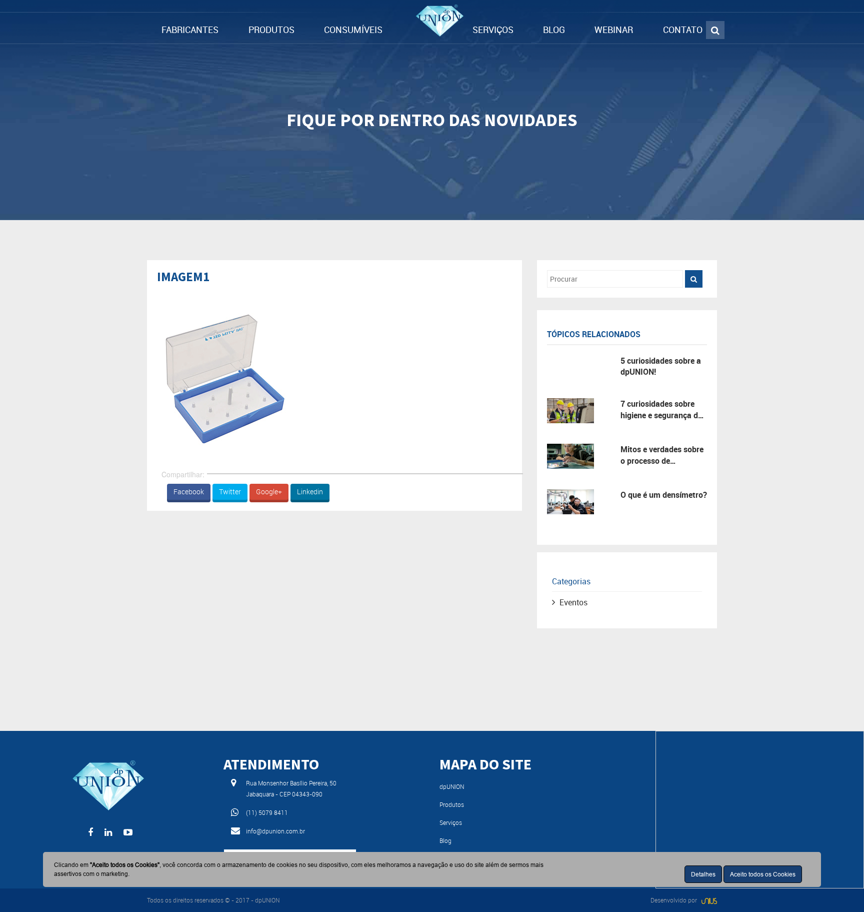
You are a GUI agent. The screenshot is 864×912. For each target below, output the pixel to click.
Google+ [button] (269, 491)
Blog (446, 840)
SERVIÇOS (493, 30)
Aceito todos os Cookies (763, 874)
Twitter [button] (230, 491)
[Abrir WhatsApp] (839, 886)
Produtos (452, 804)
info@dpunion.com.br (275, 831)
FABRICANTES (190, 30)
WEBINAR (613, 30)
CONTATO (682, 30)
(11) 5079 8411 (267, 812)
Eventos (574, 602)
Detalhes (703, 874)
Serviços (451, 822)
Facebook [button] (189, 491)
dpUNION (452, 786)
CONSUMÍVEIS (353, 30)
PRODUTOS (271, 30)
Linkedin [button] (310, 491)
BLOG (554, 30)
